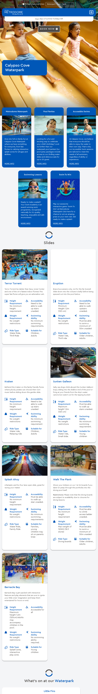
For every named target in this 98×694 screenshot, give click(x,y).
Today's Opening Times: (35, 4)
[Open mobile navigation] (91, 12)
